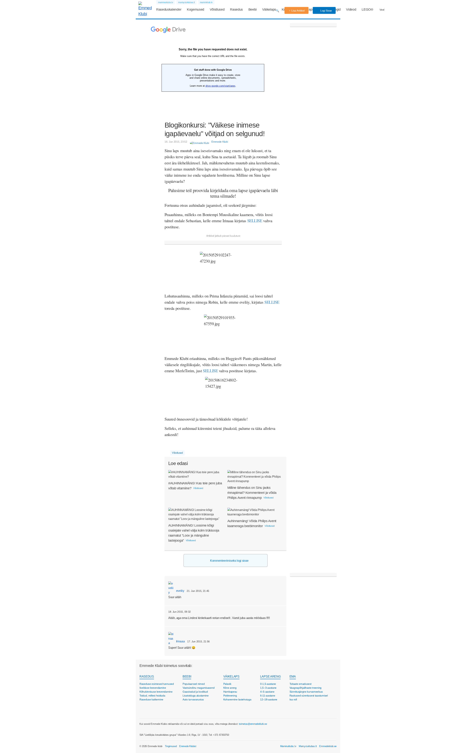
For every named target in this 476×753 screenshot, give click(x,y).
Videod (351, 9)
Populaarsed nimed (194, 683)
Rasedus (236, 9)
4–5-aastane (267, 691)
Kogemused (195, 9)
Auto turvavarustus (193, 699)
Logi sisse (326, 10)
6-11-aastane (267, 695)
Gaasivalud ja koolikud (195, 691)
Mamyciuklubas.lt (308, 746)
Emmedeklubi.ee (328, 746)
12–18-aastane (268, 699)
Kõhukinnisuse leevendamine (156, 691)
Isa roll (293, 699)
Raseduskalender (168, 9)
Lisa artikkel (298, 10)
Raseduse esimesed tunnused (156, 683)
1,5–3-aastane (268, 687)
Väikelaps (269, 9)
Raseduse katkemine (151, 699)
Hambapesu (230, 691)
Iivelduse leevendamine (152, 687)
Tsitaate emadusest (300, 683)
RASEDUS (146, 676)
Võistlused (217, 9)
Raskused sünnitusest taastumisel (309, 695)
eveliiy (179, 590)
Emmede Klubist (187, 746)
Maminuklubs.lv (288, 746)
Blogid (336, 9)
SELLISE (271, 302)
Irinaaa (180, 641)
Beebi (252, 9)
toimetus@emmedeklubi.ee (253, 724)
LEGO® (367, 9)
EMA (293, 676)
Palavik (227, 683)
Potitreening (230, 695)
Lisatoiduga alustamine (196, 695)
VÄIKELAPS (231, 676)
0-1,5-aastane (268, 683)
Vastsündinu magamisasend (198, 687)
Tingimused (171, 746)
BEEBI (187, 676)
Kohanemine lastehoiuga (237, 699)
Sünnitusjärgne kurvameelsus (306, 691)
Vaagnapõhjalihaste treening (305, 687)
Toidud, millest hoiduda (152, 695)
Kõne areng (230, 687)
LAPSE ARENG (270, 676)
